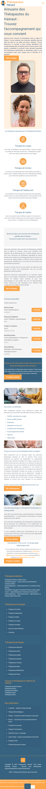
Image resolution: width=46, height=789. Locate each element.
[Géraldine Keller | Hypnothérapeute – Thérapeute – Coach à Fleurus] (23, 111)
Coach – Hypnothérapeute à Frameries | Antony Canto (21, 592)
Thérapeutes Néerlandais (16, 670)
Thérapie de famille (14, 624)
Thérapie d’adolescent (15, 613)
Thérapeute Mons (10, 694)
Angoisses (10, 422)
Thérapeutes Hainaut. (25, 764)
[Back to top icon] (23, 760)
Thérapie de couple (14, 621)
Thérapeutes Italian (14, 666)
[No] (33, 787)
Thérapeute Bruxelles (11, 690)
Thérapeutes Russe (14, 674)
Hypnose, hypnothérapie (15, 628)
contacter (35, 551)
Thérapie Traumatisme (15, 729)
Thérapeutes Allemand (15, 647)
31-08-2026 (36, 339)
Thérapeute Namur (10, 688)
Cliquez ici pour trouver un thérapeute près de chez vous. (21, 485)
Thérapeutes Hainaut (11, 385)
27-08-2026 (36, 310)
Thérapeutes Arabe (14, 651)
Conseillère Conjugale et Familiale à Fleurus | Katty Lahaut (22, 590)
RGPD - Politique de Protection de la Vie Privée (23, 772)
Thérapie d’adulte (13, 617)
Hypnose (10, 435)
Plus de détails (12, 539)
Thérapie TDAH (13, 741)
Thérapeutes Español (14, 659)
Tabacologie (11, 438)
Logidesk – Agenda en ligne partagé (19, 708)
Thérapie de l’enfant (14, 609)
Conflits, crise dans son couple (16, 416)
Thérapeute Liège (10, 692)
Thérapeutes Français (15, 662)
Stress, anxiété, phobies (14, 419)
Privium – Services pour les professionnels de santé (22, 720)
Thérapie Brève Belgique (15, 712)
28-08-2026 (36, 319)
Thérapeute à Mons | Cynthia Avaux (15, 580)
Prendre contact (12, 377)
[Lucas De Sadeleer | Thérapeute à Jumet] (23, 77)
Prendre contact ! (13, 561)
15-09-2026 (36, 350)
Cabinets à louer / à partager (17, 733)
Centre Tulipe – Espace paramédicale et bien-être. (23, 737)
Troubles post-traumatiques (15, 428)
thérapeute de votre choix (27, 557)
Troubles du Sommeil (15, 725)
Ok (28, 786)
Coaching (11, 632)
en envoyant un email (20, 555)
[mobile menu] (43, 3)
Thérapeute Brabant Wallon (13, 686)
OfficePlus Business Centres (17, 744)
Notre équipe (11, 58)
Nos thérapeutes (13, 488)
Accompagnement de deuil (15, 431)
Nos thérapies (12, 288)
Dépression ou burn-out (14, 425)
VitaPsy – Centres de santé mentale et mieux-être (23, 716)
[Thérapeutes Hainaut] (11, 3)
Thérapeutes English (14, 655)
